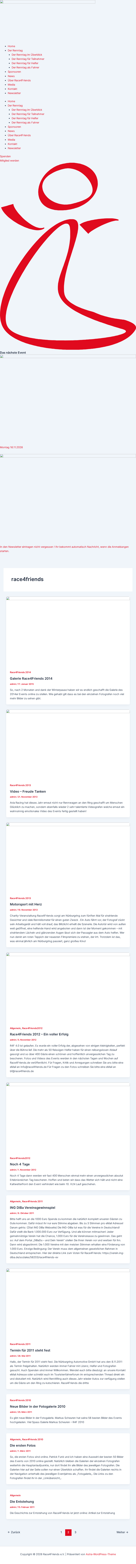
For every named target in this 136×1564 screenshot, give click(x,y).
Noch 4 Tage (20, 1164)
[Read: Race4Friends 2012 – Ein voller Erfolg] (68, 987)
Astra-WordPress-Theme (101, 1554)
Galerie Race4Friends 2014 (31, 678)
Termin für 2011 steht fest (30, 1350)
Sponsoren (14, 71)
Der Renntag (15, 50)
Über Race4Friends (19, 80)
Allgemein (15, 1028)
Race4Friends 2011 (32, 1201)
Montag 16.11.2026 (11, 447)
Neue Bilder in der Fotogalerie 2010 (37, 1406)
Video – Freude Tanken (28, 791)
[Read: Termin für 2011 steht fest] (68, 1303)
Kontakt (12, 88)
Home (11, 46)
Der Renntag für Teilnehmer (28, 59)
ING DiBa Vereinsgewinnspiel (32, 1207)
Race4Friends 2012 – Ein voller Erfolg (39, 1034)
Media (11, 84)
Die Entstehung (22, 1501)
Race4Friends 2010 (20, 1400)
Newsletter (14, 93)
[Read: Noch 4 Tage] (68, 1117)
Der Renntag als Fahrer (25, 67)
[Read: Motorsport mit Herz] (68, 857)
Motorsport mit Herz (26, 904)
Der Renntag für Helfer (25, 63)
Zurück (14, 1532)
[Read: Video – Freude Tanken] (68, 744)
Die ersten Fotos (23, 1445)
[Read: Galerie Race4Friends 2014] (68, 631)
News (11, 76)
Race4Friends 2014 (20, 672)
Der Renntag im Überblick (27, 54)
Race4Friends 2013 (20, 785)
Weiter (122, 1532)
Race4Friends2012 (32, 1028)
